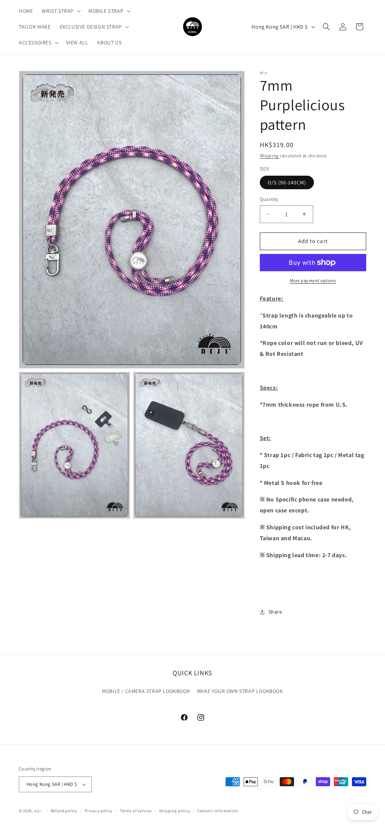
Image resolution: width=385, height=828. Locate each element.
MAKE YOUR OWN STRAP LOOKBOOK (240, 691)
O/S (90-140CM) (287, 182)
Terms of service (136, 810)
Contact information (217, 810)
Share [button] (275, 611)
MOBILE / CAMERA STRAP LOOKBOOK (146, 691)
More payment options (313, 280)
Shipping (269, 155)
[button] (60, 11)
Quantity (269, 199)
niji (37, 810)
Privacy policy (98, 810)
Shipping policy (174, 810)
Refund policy (64, 810)
